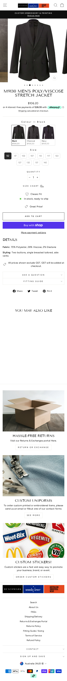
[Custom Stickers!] (33, 540)
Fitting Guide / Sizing (33, 631)
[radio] (18, 135)
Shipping (22, 111)
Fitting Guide (33, 281)
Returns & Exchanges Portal (33, 621)
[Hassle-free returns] (33, 410)
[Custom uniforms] (33, 475)
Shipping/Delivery (33, 616)
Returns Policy (33, 626)
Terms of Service (33, 635)
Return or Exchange (33, 447)
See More (33, 515)
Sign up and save (32, 656)
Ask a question (33, 275)
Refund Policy (34, 640)
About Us (33, 607)
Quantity (33, 172)
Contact (32, 649)
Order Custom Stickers (33, 577)
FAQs (33, 612)
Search (33, 602)
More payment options (33, 232)
